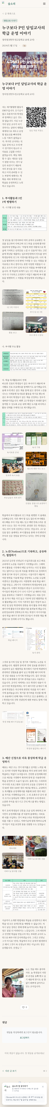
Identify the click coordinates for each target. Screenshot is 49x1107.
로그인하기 (24, 1037)
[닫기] (43, 1087)
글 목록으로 (10, 13)
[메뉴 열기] (44, 3)
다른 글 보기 (10, 1070)
